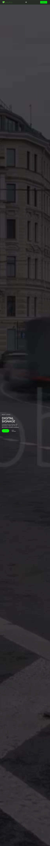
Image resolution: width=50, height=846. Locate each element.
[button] (26, 2)
